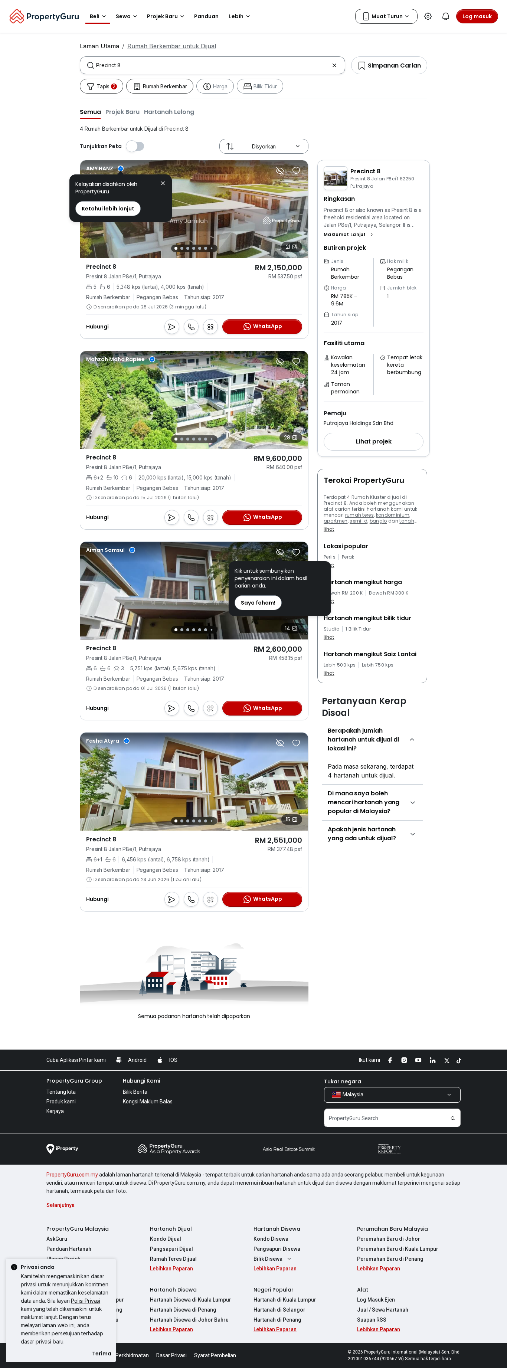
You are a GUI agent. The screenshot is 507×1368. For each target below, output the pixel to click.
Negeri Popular (274, 1289)
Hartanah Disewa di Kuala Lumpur (190, 1300)
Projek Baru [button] (162, 16)
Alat (362, 1289)
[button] (90, 111)
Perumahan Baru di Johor (388, 1239)
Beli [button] (94, 16)
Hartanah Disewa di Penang (183, 1310)
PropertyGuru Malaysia (77, 1229)
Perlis (330, 557)
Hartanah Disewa (277, 1229)
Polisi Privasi (85, 1300)
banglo (378, 521)
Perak (348, 557)
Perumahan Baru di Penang (390, 1259)
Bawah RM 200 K (343, 593)
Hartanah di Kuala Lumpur (285, 1300)
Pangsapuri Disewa (277, 1249)
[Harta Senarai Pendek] (296, 171)
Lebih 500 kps (340, 665)
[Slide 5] (199, 248)
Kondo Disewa (271, 1239)
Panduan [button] (206, 16)
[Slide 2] (181, 248)
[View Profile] (105, 168)
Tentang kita (61, 1092)
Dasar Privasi (171, 1355)
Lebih (236, 16)
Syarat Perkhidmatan (124, 1355)
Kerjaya (55, 1111)
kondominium (393, 515)
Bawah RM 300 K (388, 593)
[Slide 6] (205, 248)
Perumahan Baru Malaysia (392, 1229)
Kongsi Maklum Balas (148, 1101)
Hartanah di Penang (277, 1320)
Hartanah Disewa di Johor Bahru (189, 1320)
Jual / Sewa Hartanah (382, 1310)
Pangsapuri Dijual (171, 1249)
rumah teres (359, 515)
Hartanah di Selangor (279, 1310)
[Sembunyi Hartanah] (280, 171)
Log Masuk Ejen (376, 1300)
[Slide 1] (175, 248)
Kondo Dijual (165, 1239)
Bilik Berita (135, 1092)
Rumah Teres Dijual (173, 1259)
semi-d (358, 521)
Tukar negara (342, 1081)
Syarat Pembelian (215, 1355)
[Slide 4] (193, 248)
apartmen (336, 521)
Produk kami (61, 1101)
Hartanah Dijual (171, 1229)
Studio (331, 629)
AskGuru (56, 1239)
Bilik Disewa (268, 1259)
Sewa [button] (123, 16)
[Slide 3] (187, 248)
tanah (406, 521)
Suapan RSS (371, 1320)
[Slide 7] (211, 248)
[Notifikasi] (445, 16)
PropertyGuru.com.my (72, 1175)
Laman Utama (99, 46)
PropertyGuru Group (74, 1080)
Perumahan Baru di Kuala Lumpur (397, 1249)
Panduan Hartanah (68, 1249)
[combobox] (212, 65)
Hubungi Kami (141, 1080)
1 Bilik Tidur (358, 629)
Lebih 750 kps (377, 665)
